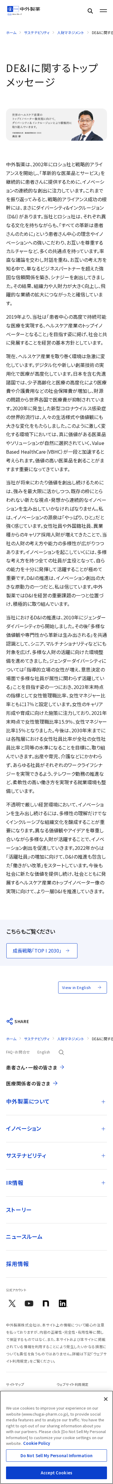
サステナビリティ (36, 32)
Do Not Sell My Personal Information (56, 1455)
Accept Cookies (56, 1473)
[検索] (90, 10)
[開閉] (103, 1101)
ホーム (11, 32)
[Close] (105, 1399)
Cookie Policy (36, 1443)
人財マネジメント (70, 32)
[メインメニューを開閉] (103, 10)
